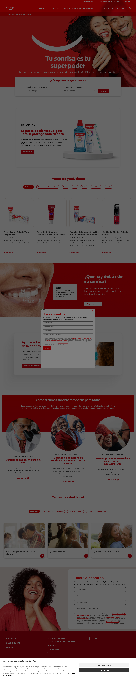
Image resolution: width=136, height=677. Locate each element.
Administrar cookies (104, 665)
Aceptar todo (104, 670)
